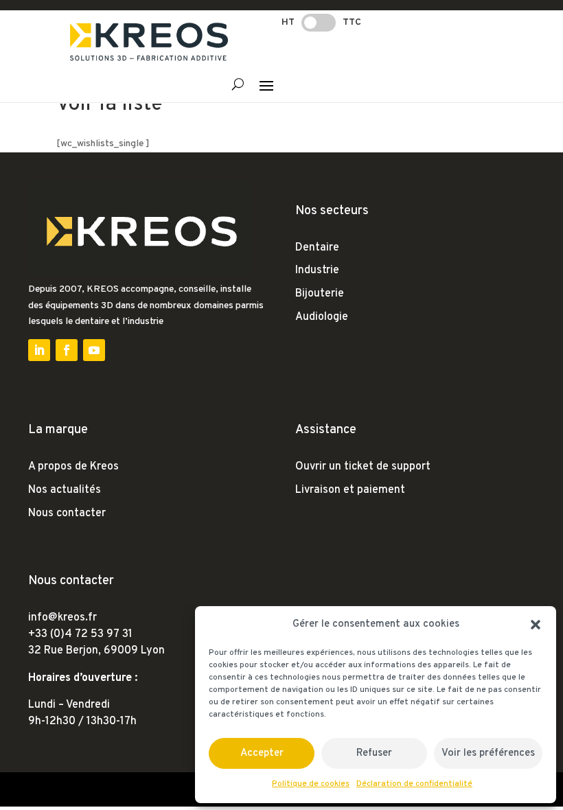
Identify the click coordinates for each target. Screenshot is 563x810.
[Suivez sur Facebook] (67, 350)
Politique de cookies (310, 783)
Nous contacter (67, 513)
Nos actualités (64, 490)
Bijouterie (319, 294)
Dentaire (317, 248)
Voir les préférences (488, 753)
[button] (535, 625)
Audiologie (321, 317)
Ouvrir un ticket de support (362, 467)
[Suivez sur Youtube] (94, 350)
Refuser (374, 753)
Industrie (317, 270)
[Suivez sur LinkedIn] (39, 350)
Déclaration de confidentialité (414, 783)
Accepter (262, 753)
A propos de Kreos (73, 467)
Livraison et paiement (350, 490)
